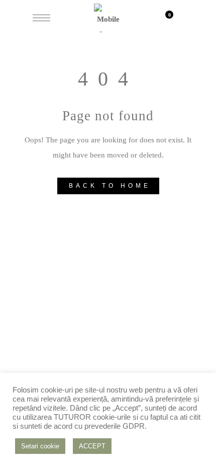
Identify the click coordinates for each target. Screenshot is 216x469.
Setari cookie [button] (40, 446)
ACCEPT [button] (92, 446)
